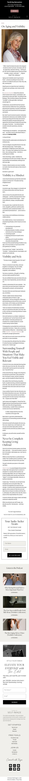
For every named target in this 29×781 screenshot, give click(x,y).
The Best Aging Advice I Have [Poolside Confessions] (14, 634)
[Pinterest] (18, 765)
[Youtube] (18, 769)
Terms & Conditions (11, 779)
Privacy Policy (19, 779)
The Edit (14, 739)
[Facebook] (10, 765)
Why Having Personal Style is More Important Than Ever (14, 589)
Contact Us (14, 754)
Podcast (14, 729)
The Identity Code (14, 737)
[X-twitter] (10, 769)
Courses (14, 750)
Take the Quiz (14, 727)
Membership (14, 752)
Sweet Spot (14, 741)
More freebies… (14, 743)
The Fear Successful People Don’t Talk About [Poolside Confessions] (14, 611)
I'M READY (15, 702)
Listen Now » (14, 592)
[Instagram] (14, 765)
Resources (14, 731)
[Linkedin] (14, 769)
